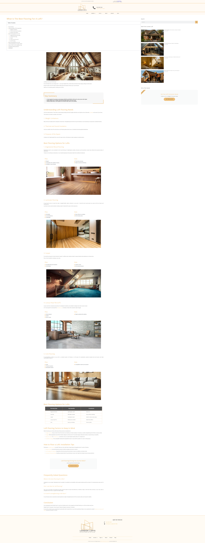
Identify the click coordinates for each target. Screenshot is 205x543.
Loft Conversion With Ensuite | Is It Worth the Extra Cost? (172, 57)
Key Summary (11, 26)
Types (100, 13)
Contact (112, 13)
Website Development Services (104, 541)
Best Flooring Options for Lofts (14, 33)
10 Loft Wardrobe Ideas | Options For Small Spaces (171, 43)
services (92, 13)
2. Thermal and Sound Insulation (15, 31)
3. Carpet (11, 38)
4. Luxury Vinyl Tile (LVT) (13, 39)
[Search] (196, 22)
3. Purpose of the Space (13, 32)
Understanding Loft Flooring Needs (15, 28)
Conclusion (11, 48)
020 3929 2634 (119, 1)
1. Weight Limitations (13, 29)
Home (87, 13)
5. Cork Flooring (12, 41)
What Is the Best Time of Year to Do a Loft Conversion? (171, 70)
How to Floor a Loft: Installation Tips (15, 45)
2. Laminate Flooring (13, 36)
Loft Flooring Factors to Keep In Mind (15, 43)
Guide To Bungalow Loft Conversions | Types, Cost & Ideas (172, 30)
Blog (118, 13)
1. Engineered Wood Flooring (14, 35)
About (106, 13)
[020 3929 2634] (94, 7)
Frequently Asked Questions (14, 46)
